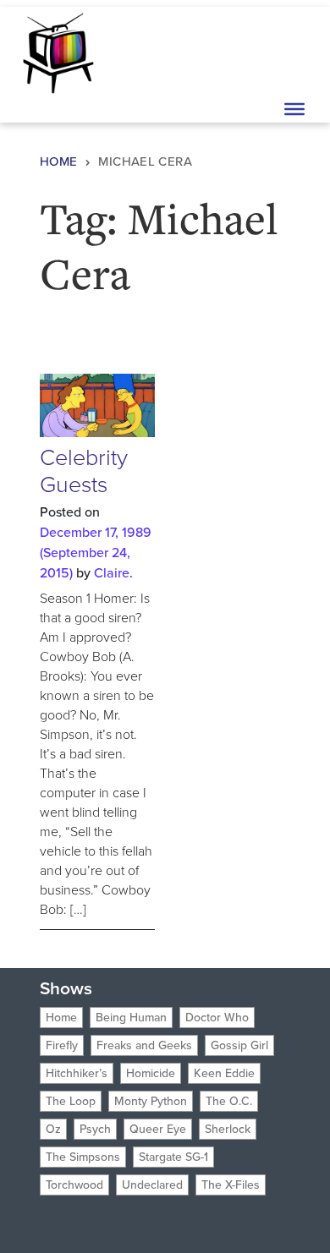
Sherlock (227, 1129)
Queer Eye (157, 1129)
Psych (95, 1129)
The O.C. (229, 1101)
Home (59, 161)
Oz (53, 1129)
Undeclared (152, 1185)
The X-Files (230, 1185)
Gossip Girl (239, 1045)
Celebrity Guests (84, 470)
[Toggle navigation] (292, 51)
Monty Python (150, 1101)
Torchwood (74, 1185)
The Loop (71, 1101)
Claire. (113, 573)
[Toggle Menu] (294, 109)
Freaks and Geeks (144, 1045)
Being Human (131, 1017)
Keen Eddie (224, 1073)
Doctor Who (217, 1017)
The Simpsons (83, 1157)
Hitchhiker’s (76, 1073)
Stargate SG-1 (173, 1157)
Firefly (62, 1045)
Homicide (150, 1073)
